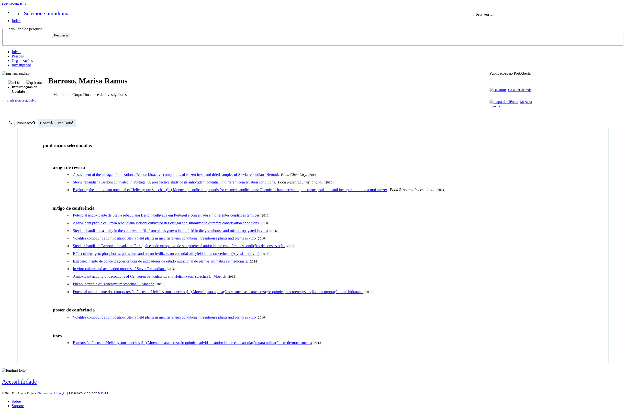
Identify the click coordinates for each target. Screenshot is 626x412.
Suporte (18, 406)
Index (16, 21)
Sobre (16, 401)
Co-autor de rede (519, 90)
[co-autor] (498, 90)
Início (16, 52)
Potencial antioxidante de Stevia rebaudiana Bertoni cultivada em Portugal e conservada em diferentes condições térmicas (166, 215)
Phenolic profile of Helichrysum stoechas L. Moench (113, 284)
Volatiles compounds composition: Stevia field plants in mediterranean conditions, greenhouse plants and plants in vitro (164, 238)
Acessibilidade (19, 381)
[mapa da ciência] (504, 102)
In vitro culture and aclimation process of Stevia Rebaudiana (119, 269)
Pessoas (18, 56)
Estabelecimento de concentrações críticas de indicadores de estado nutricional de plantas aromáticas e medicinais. (160, 261)
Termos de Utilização (52, 393)
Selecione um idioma (47, 13)
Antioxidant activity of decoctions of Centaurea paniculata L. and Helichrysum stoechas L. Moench (149, 276)
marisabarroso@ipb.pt (22, 100)
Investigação (21, 65)
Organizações (22, 60)
